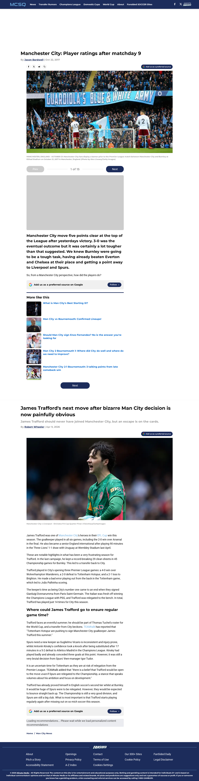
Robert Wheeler (34, 427)
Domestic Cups (92, 4)
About (120, 4)
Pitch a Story (33, 759)
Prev (35, 169)
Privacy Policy (73, 759)
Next (115, 169)
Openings (70, 754)
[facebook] (174, 4)
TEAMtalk (89, 626)
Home (30, 733)
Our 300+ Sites (133, 754)
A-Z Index (71, 765)
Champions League (70, 4)
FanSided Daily (162, 754)
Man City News (44, 733)
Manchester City (68, 535)
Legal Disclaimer (163, 759)
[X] (181, 4)
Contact (98, 754)
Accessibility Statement (40, 765)
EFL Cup (102, 535)
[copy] (44, 67)
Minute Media (23, 773)
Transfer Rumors (48, 4)
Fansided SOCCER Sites (139, 4)
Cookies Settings (103, 765)
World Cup (108, 4)
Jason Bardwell (33, 59)
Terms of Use (101, 759)
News (33, 4)
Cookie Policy (132, 759)
